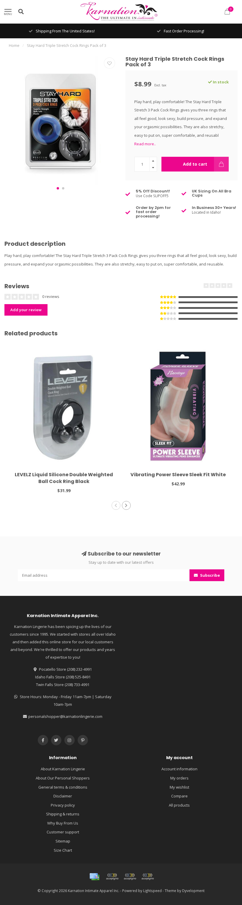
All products (179, 805)
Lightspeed (152, 890)
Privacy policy (63, 805)
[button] (58, 188)
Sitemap (62, 841)
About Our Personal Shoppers (63, 778)
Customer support (63, 832)
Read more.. (145, 143)
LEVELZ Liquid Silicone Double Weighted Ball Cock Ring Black (64, 478)
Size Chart (63, 850)
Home (14, 45)
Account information (179, 769)
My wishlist (179, 787)
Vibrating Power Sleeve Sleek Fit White (178, 474)
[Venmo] (147, 876)
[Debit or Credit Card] (112, 876)
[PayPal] (129, 876)
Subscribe (209, 575)
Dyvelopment (193, 890)
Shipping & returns (62, 814)
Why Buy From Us (62, 823)
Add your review (26, 309)
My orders (179, 778)
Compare (179, 796)
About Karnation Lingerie (63, 769)
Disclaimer (62, 796)
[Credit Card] (94, 876)
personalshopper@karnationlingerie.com (65, 716)
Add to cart (195, 164)
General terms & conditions (62, 787)
